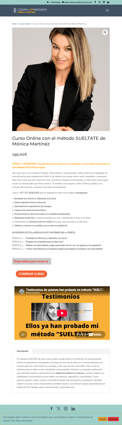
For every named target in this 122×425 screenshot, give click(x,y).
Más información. (24, 421)
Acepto (102, 419)
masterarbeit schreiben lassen (54, 384)
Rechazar (113, 419)
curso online (24, 24)
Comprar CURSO (31, 274)
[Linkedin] (108, 2)
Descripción (22, 351)
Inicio (14, 24)
